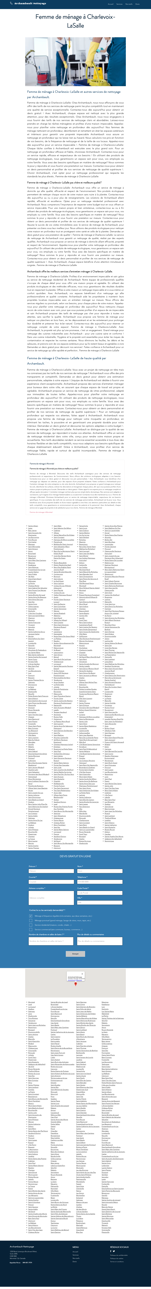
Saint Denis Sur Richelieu (114, 606)
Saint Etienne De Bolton (88, 602)
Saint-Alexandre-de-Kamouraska (62, 1064)
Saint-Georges (33, 1078)
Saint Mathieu (59, 735)
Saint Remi (83, 659)
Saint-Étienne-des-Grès (84, 1087)
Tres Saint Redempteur (62, 790)
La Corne (54, 1228)
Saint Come (109, 754)
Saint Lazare (83, 804)
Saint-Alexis (80, 1032)
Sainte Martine (84, 533)
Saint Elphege (33, 567)
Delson (81, 563)
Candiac (82, 758)
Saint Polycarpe (110, 765)
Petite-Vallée (55, 1124)
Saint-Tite (79, 1097)
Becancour (32, 556)
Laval (55, 804)
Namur (78, 1191)
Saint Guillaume (59, 604)
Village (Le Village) (60, 620)
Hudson (31, 802)
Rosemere (108, 597)
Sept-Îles (31, 1076)
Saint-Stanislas (81, 1113)
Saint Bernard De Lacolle (114, 751)
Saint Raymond (33, 719)
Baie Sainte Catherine (36, 655)
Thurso (78, 1216)
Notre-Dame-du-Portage (60, 1071)
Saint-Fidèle (106, 1087)
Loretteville (32, 643)
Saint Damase (110, 733)
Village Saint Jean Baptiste (37, 788)
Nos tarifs (76, 1258)
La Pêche (105, 1016)
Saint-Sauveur (33, 1207)
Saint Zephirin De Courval (37, 701)
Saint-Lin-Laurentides (36, 1198)
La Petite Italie (59, 685)
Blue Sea (79, 1232)
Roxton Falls (58, 717)
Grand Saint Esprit (34, 579)
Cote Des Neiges (111, 648)
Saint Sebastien (33, 772)
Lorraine (82, 715)
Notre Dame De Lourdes (114, 560)
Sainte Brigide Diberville (62, 572)
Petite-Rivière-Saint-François (112, 1083)
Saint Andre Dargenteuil (88, 629)
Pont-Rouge (55, 1011)
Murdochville (55, 1156)
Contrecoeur (58, 574)
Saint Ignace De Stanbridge (89, 632)
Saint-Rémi (32, 1129)
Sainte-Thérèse (33, 1085)
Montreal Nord (84, 570)
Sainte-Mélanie (81, 1016)
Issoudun (31, 627)
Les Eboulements (34, 671)
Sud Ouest (83, 655)
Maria (53, 1143)
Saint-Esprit (80, 1034)
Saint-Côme (80, 1004)
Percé (53, 1129)
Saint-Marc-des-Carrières (60, 1027)
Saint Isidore (83, 606)
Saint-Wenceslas (108, 1218)
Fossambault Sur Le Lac (36, 570)
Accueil (75, 1252)
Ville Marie (32, 735)
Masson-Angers (82, 1202)
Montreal (82, 590)
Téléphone (81, 877)
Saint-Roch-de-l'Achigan (85, 1037)
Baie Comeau (33, 728)
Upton (107, 639)
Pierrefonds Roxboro (35, 786)
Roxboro (82, 680)
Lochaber (79, 1218)
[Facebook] (110, 1251)
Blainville (108, 701)
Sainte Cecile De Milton (87, 779)
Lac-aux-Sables (81, 1106)
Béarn (53, 1198)
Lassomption (58, 652)
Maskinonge (109, 563)
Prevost (56, 834)
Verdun (56, 800)
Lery (55, 560)
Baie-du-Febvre (107, 1207)
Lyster (30, 528)
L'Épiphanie (80, 1039)
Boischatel (32, 553)
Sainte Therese (33, 848)
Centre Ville (83, 616)
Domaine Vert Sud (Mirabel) (89, 708)
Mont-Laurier (33, 1175)
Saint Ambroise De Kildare (89, 790)
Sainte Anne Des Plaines (113, 526)
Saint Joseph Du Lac (35, 793)
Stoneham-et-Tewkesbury (111, 1122)
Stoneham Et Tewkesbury (37, 650)
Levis (106, 777)
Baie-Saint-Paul (33, 1218)
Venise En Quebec (86, 671)
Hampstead (32, 777)
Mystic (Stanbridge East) (62, 565)
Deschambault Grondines (37, 754)
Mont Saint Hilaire (85, 777)
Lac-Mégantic (33, 1195)
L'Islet (53, 1057)
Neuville (31, 694)
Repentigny (83, 544)
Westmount (109, 574)
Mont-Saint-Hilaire (34, 1106)
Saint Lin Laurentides (86, 830)
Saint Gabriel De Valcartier (37, 588)
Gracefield (80, 1230)
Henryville (108, 657)
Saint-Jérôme (33, 1034)
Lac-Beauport (106, 1124)
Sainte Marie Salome (61, 763)
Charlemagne (84, 820)
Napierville (58, 705)
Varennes (57, 813)
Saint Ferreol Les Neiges (37, 590)
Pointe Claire (58, 698)
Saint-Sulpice (33, 1154)
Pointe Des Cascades (61, 765)
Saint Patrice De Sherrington (115, 675)
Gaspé (53, 1126)
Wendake (31, 742)
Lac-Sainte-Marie (108, 1011)
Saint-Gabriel (81, 1062)
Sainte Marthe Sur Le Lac (63, 772)
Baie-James (55, 1163)
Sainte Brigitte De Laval (36, 595)
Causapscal (55, 1113)
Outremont (58, 719)
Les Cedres (83, 567)
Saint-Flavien (106, 1170)
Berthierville (80, 1053)
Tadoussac (32, 581)
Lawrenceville (84, 731)
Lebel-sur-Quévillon (58, 1166)
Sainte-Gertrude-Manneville (61, 1212)
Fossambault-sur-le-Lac (59, 1009)
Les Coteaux (32, 813)
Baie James (32, 530)
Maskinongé (80, 1067)
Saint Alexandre (110, 724)
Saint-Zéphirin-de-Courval (111, 1212)
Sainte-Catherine (34, 1124)
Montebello (80, 1182)
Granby (81, 678)
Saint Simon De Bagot (87, 673)
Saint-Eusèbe (55, 1085)
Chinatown (83, 662)
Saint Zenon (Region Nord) (89, 669)
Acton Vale (58, 793)
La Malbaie (32, 689)
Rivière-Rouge (33, 1177)
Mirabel (107, 744)
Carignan (108, 749)
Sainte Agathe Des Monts (114, 836)
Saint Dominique (34, 797)
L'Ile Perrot (108, 795)
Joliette (31, 827)
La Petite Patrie (84, 793)
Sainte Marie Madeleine (87, 726)
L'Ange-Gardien (56, 1007)
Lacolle (81, 618)
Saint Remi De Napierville (88, 765)
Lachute (82, 795)
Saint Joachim (33, 738)
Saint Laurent (58, 724)
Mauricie (82, 542)
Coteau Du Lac (59, 593)
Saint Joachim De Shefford (63, 770)
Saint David (58, 618)
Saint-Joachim (107, 1110)
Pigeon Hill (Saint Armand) (114, 742)
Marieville (108, 602)
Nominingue (109, 841)
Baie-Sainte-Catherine (110, 1069)
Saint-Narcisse (81, 1002)
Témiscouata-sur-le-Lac (59, 1078)
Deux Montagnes (34, 779)
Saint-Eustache (33, 1062)
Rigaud (81, 756)
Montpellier (80, 1195)
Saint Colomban (60, 606)
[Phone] (11, 3)
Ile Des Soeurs (59, 671)
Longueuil (57, 664)
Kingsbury (82, 747)
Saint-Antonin (56, 1076)
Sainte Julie (83, 721)
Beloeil (56, 657)
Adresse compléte (36, 888)
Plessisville (32, 705)
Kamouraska (55, 1041)
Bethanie (108, 696)
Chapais (31, 717)
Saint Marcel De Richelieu (88, 572)
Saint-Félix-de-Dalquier (59, 1214)
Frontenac (108, 705)
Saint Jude (57, 767)
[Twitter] (114, 1251)
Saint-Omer (55, 1154)
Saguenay (31, 1021)
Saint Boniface (110, 542)
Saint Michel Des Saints (113, 784)
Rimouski (82, 818)
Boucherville (32, 832)
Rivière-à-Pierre (81, 1147)
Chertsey (31, 836)
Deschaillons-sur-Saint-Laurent (113, 1189)
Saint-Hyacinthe (34, 1041)
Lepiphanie (58, 632)
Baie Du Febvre (33, 740)
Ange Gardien (59, 682)
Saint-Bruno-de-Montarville (38, 1099)
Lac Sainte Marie (34, 652)
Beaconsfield (84, 611)
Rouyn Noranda (34, 710)
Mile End (82, 742)
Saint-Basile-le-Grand (36, 1108)
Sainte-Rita (54, 1087)
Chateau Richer (33, 586)
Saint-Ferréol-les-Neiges (110, 1103)
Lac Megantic (109, 802)
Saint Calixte (58, 756)
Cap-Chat (54, 1117)
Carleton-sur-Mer (57, 1140)
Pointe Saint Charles (86, 770)
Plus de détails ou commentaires (90, 934)
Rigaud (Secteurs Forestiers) (89, 595)
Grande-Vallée (56, 1122)
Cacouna (54, 1069)
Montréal (31, 1002)
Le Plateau (57, 639)
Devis (75, 1262)
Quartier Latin (33, 770)
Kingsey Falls (33, 662)
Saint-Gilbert (80, 1143)
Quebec (108, 804)
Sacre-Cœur (106, 1067)
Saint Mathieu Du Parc (113, 528)
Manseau (31, 544)
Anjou (81, 593)
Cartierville (83, 565)
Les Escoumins (33, 537)
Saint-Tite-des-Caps (35, 1230)
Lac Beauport (33, 731)
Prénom (32, 866)
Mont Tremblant (59, 825)
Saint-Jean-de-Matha (83, 1011)
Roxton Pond (109, 708)
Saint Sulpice (84, 530)
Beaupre (31, 678)
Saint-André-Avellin (83, 1177)
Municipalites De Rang (62, 678)
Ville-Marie (54, 1191)
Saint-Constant (33, 1094)
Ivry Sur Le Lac (84, 535)
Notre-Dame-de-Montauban (86, 1103)
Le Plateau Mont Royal (62, 721)
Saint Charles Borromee (113, 583)
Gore (106, 726)
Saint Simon (58, 655)
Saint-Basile (55, 1025)
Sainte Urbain (33, 526)
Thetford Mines (110, 818)
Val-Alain (105, 1175)
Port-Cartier (106, 1053)
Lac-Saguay (80, 1161)
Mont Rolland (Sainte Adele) (89, 588)
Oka (80, 809)
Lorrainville (55, 1200)
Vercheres (57, 715)
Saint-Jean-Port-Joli (58, 1053)
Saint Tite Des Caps (35, 715)
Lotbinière (105, 1166)
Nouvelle (54, 1147)
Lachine (107, 599)
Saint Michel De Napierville (114, 652)
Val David (57, 841)
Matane (53, 1108)
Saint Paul (57, 751)
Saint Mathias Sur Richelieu (114, 664)
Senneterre (32, 712)
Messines (31, 563)
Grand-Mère (80, 1092)
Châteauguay (33, 1048)
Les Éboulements (34, 1228)
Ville (79, 898)
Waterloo (57, 616)
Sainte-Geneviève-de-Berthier (87, 1051)
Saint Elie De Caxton (86, 800)
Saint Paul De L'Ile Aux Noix (64, 774)
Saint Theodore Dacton (62, 696)
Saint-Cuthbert (81, 1030)
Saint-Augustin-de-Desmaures (113, 1159)
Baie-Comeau (33, 1080)
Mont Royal (83, 604)
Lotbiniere (32, 761)
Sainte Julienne (33, 795)
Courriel (32, 877)
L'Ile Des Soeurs (85, 772)
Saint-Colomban (34, 1202)
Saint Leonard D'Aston (36, 616)
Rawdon (57, 641)
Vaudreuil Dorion (60, 802)
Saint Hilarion (33, 698)
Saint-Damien (56, 1232)
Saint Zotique (84, 705)
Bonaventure (55, 1136)
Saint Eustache (59, 779)
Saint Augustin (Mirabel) (62, 708)
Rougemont (109, 710)
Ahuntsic (108, 537)
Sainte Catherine (85, 797)
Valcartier (31, 749)
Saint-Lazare (32, 1140)
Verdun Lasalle (84, 666)
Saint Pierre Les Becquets (37, 703)
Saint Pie (57, 733)
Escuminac (55, 1149)
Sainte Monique (34, 756)
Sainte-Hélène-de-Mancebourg (62, 1216)
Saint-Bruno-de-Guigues (59, 1202)
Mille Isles (82, 811)
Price (52, 1097)
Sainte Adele (33, 816)
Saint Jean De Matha (86, 553)
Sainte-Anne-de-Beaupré (111, 1101)
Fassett (78, 1184)
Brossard (82, 836)
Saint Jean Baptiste (86, 735)
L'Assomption (33, 1149)
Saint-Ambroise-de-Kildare (86, 1014)
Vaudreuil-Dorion (34, 1133)
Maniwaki (79, 1225)
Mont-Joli (54, 1094)
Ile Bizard (57, 650)
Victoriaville (32, 609)
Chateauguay (58, 662)
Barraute (54, 1179)
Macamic (31, 620)
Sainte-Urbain (107, 1092)
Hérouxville (80, 1094)
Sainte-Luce (55, 1103)
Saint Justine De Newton (88, 627)
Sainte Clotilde (110, 703)
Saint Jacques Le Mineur (88, 675)
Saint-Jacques (81, 1041)
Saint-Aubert (55, 1060)
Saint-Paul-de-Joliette (84, 1046)
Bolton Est (108, 540)
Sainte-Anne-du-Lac (35, 1193)
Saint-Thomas (81, 1048)
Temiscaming (33, 733)
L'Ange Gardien (34, 664)
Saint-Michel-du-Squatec (60, 1090)
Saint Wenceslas (34, 547)
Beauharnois (32, 1097)
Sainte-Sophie (33, 1200)
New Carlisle (55, 1138)
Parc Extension (84, 807)
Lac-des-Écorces (82, 1170)
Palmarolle (54, 1186)
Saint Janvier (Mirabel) (36, 767)
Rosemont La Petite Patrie (63, 749)
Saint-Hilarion (33, 1225)
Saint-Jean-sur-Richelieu (37, 1025)
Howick (82, 645)
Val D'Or (31, 669)
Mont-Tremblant (34, 1101)
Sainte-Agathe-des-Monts (37, 1214)
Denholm (31, 611)
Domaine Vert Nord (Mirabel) (38, 774)
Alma (30, 1083)
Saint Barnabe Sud (86, 574)
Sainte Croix (32, 604)
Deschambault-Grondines (60, 1021)
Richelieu (82, 540)
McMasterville (59, 784)
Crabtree (57, 530)
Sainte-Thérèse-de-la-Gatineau (113, 1018)
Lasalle (56, 710)
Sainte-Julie (32, 1113)
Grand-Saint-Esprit (108, 1209)
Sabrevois (82, 701)
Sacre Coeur (32, 659)
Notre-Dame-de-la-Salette (85, 1214)
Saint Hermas (109, 632)
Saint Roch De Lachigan (62, 659)
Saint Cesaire (58, 622)
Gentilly (31, 744)
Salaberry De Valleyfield (113, 839)
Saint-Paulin (80, 1078)
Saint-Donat (32, 1172)
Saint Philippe (33, 830)
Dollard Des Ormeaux (62, 754)
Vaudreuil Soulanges (112, 666)
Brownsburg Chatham (87, 767)
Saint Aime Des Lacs (35, 599)
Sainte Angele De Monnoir (89, 664)
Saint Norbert (84, 537)
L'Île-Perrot (32, 1145)
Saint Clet (108, 645)
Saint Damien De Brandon (63, 731)
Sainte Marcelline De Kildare (64, 535)
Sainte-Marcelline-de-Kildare (86, 1018)
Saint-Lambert (33, 1087)
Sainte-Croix (106, 1163)
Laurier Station (33, 572)
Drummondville (85, 816)
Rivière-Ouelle (56, 1046)
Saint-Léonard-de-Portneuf (86, 1145)
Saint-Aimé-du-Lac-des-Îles (86, 1172)
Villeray (56, 533)
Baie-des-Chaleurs (57, 1152)
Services (76, 1255)
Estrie (107, 747)
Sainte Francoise (34, 622)
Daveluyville (32, 692)
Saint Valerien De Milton (62, 528)
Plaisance (79, 1221)
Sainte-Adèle (33, 1209)
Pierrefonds (58, 542)
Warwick (31, 629)
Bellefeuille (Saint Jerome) (63, 544)
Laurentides (109, 544)
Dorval (107, 533)
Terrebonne (58, 680)
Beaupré (31, 1147)
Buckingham (80, 1223)
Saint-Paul (31, 1163)
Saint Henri (83, 724)
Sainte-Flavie (55, 1101)
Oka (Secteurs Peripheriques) (89, 639)
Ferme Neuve (59, 820)
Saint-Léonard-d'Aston (110, 1202)
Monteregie (109, 761)
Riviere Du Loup (85, 841)
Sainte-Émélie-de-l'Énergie (86, 1025)
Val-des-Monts (81, 1209)
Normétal (54, 1189)
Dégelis (53, 1083)
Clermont (31, 648)
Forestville (32, 724)
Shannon (31, 618)
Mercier (31, 843)
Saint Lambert (110, 659)
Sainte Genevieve (60, 609)
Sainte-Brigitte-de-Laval (59, 1002)
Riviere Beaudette (60, 563)
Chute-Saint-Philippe (83, 1175)
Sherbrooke (83, 843)
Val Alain (31, 576)
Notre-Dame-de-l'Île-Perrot (38, 1131)
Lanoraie (79, 1055)
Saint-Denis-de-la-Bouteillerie (61, 1048)
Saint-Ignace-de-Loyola (84, 1057)
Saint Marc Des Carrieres (37, 560)
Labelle (107, 797)
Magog (31, 1103)
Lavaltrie (108, 820)
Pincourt (108, 549)
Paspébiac (54, 1133)
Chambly (57, 781)
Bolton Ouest (109, 728)
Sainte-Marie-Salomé (35, 1166)
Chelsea (79, 1207)
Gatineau (31, 818)
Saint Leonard (84, 551)
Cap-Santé (54, 1023)
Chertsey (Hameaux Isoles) (63, 744)
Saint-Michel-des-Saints (36, 1191)
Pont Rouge (32, 540)
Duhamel (79, 1198)
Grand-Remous (81, 1228)
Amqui (53, 1110)
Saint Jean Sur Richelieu (113, 811)
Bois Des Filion (110, 625)
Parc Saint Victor (85, 788)
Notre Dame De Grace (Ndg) (64, 636)
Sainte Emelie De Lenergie (89, 802)
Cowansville (109, 692)
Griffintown (83, 636)
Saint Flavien (32, 721)
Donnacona (32, 685)
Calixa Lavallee (84, 733)
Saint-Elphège (107, 1214)
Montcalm (80, 1168)
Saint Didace (109, 634)
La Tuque (31, 839)
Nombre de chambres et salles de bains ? (46, 934)
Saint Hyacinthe (84, 774)
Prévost (31, 1205)
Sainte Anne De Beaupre (37, 597)
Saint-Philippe (33, 1120)
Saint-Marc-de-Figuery (59, 1209)
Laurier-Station (107, 1168)
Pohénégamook (57, 1080)
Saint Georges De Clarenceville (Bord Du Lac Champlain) (114, 714)
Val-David (31, 1212)
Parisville (31, 645)
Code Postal (82, 888)
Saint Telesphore (60, 816)
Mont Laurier (32, 841)
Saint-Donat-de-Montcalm (37, 1216)
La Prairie (108, 698)
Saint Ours (108, 593)
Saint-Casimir (55, 1037)
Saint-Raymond (56, 1014)
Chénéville (80, 1189)
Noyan (30, 790)
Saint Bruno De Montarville (63, 811)
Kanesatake (58, 634)
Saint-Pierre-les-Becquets (111, 1191)
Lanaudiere (109, 662)
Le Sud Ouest (59, 581)
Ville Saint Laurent (85, 698)
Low (29, 673)
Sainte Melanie (84, 751)
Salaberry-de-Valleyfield (36, 1064)
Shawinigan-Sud (82, 1090)
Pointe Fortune (59, 786)
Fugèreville (55, 1195)
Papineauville (81, 1179)
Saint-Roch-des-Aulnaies (60, 1062)
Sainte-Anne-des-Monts (59, 1120)
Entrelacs (57, 747)
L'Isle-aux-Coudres (108, 1085)
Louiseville (83, 728)
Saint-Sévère (80, 1085)
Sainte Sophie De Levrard (37, 657)
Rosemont (108, 694)
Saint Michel (83, 556)
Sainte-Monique (107, 1216)
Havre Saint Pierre (34, 726)
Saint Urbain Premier (112, 581)
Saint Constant (59, 537)
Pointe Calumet (110, 547)
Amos (30, 551)
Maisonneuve (58, 648)
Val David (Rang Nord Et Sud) (89, 657)
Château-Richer (33, 1232)
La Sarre (31, 687)
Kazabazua (32, 565)
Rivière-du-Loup (34, 1074)
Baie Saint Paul (33, 666)
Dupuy (53, 1221)
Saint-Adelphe (81, 1101)
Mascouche (58, 694)
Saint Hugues (58, 777)
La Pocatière (55, 1039)
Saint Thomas (110, 650)
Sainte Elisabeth (59, 613)
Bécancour (106, 1193)
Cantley (79, 1205)
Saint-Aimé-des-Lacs (109, 1097)
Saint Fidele (32, 574)
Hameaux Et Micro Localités (64, 540)
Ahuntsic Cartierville (61, 738)
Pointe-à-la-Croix (57, 1145)
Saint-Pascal (55, 1044)
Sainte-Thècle (81, 1099)
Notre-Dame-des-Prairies (37, 1159)
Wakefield (32, 558)
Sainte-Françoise (108, 1182)
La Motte (54, 1207)
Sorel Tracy (83, 620)
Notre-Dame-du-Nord (59, 1205)
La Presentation (110, 655)
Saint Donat (109, 807)
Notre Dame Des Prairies (114, 535)
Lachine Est (109, 641)
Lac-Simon (80, 1193)
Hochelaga (83, 648)
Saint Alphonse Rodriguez (114, 586)
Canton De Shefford (112, 595)
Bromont (57, 576)
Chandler (54, 1131)
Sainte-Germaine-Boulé (59, 1218)
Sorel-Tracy (32, 1057)
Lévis (30, 1014)
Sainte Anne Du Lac (35, 820)
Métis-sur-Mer (56, 1115)
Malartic (31, 747)
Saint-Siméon (106, 1071)
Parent (107, 781)
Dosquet (31, 708)
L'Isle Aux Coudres (35, 613)
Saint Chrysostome (86, 576)
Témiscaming (55, 1193)
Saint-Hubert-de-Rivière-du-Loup (63, 1074)
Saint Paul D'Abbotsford (88, 749)
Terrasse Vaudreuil (60, 712)
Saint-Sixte (80, 1186)
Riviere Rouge (110, 830)
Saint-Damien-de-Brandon (85, 1007)
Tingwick (31, 625)
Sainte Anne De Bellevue (88, 781)
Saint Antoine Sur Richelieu (114, 618)
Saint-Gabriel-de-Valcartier (111, 1117)
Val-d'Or (31, 1067)
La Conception (81, 1152)
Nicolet (31, 636)
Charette (82, 652)
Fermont (31, 675)
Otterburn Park (110, 731)
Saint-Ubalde (81, 1108)
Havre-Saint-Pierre (108, 1055)
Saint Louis (83, 528)
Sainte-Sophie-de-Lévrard (111, 1200)
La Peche (31, 583)
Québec (31, 1009)
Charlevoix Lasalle (85, 650)
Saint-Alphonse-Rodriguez (85, 1021)
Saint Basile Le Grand (36, 800)
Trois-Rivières (33, 1018)
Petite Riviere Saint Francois (38, 696)
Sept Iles (31, 602)
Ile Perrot (108, 616)
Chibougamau (33, 606)
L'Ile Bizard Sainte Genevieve (89, 744)
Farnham (108, 609)
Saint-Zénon (80, 1027)
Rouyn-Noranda (34, 1069)
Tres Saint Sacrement (61, 788)
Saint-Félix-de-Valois (83, 1009)
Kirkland (57, 629)
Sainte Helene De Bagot (113, 643)
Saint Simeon (33, 549)
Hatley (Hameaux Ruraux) (63, 595)
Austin (56, 597)
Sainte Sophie (33, 846)
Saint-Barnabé (81, 1083)
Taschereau (55, 1223)
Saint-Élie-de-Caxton (83, 1080)
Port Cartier (32, 542)
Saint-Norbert (81, 1064)
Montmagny (55, 1051)
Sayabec (54, 1099)
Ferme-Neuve (33, 1182)
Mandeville (83, 813)
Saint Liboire (58, 579)
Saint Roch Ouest (111, 763)
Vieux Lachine (59, 583)
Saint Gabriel (33, 751)
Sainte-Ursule (81, 1076)
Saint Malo (57, 526)
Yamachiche (83, 526)
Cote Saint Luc (110, 604)
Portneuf (31, 758)
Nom (79, 866)
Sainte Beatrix (84, 613)
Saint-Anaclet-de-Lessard (60, 1106)
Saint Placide (58, 590)
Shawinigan (32, 834)
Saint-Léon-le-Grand (83, 1074)
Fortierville (32, 593)
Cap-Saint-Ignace (57, 1055)
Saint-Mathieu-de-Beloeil (60, 1230)
